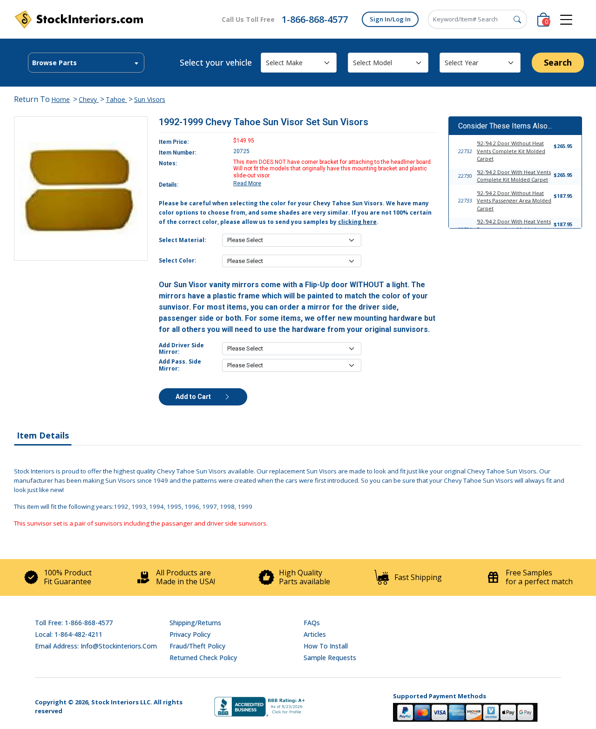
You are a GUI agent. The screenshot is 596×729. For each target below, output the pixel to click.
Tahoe (116, 99)
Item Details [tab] (43, 435)
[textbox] (86, 62)
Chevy (89, 99)
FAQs (312, 622)
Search (558, 62)
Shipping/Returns (195, 622)
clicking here (357, 222)
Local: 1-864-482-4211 (68, 634)
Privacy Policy (189, 634)
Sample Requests (330, 657)
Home (60, 99)
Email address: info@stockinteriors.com (96, 645)
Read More (247, 183)
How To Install (326, 645)
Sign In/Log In (390, 19)
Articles (315, 634)
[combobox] (86, 63)
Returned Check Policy (203, 657)
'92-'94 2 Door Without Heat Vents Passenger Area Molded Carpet (514, 200)
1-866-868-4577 (315, 19)
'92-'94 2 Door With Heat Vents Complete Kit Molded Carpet (514, 176)
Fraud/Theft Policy (197, 645)
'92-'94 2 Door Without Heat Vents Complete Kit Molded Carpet (511, 151)
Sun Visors (149, 99)
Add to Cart (194, 396)
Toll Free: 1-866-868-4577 (74, 622)
